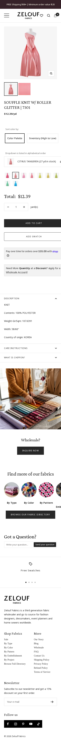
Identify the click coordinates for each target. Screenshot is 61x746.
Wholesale (39, 647)
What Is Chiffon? (14, 357)
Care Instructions (16, 348)
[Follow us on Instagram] (15, 724)
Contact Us (39, 655)
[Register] (52, 702)
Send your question (44, 544)
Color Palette (14, 138)
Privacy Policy (41, 664)
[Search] (48, 15)
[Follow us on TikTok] (38, 724)
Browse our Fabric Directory (30, 514)
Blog (36, 643)
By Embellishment (13, 655)
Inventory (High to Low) (42, 138)
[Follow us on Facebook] (8, 724)
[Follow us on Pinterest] (23, 724)
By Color (8, 647)
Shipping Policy (41, 660)
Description (11, 298)
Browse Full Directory (15, 664)
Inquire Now (30, 450)
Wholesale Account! (17, 272)
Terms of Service (42, 672)
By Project (9, 660)
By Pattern (9, 651)
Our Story (39, 639)
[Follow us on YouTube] (31, 724)
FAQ (36, 651)
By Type (8, 643)
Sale (6, 639)
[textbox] (19, 544)
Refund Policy (41, 668)
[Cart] (55, 15)
